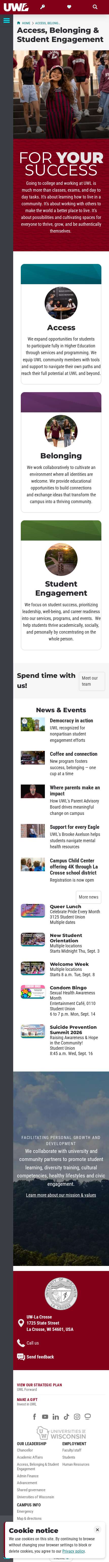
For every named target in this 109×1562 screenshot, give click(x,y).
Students (68, 1457)
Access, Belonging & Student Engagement (48, 23)
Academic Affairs (30, 1457)
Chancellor (25, 1450)
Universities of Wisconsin (35, 1497)
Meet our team (90, 681)
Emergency (25, 1511)
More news (88, 897)
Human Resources (75, 1464)
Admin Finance (28, 1476)
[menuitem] (38, 1451)
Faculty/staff (71, 1450)
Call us (33, 1343)
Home (26, 23)
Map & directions (29, 1518)
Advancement (27, 1483)
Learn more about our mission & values (61, 1195)
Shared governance (31, 1490)
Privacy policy (73, 1551)
